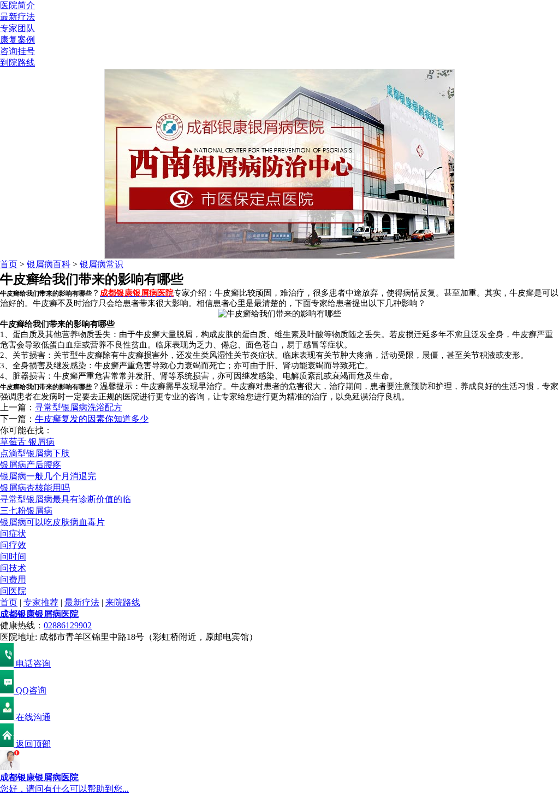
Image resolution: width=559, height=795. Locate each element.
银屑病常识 (101, 264)
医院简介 (17, 5)
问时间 (13, 556)
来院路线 (122, 602)
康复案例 (17, 39)
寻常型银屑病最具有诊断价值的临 (65, 499)
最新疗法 (17, 16)
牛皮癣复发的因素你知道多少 (91, 418)
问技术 (13, 568)
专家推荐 (40, 602)
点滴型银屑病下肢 (35, 453)
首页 (8, 264)
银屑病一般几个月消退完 (48, 476)
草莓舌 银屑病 (27, 441)
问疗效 (13, 545)
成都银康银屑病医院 (39, 614)
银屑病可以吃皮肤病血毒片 (52, 522)
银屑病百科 (48, 264)
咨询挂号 (17, 51)
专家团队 (17, 28)
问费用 (13, 579)
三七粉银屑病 (26, 510)
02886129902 (68, 625)
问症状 (13, 533)
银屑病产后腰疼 (30, 464)
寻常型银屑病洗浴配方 (78, 407)
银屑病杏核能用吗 (35, 487)
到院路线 (17, 62)
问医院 (13, 591)
